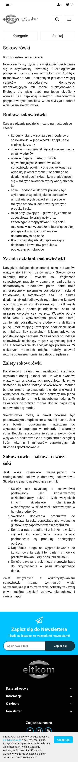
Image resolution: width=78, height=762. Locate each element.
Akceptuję (63, 739)
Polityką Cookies (12, 740)
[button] (69, 5)
